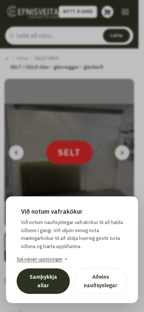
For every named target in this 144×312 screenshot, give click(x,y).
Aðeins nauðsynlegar (100, 281)
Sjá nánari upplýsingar (39, 259)
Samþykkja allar (43, 281)
